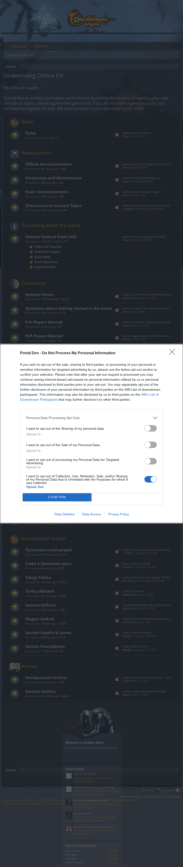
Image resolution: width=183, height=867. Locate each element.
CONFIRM (57, 497)
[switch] (150, 428)
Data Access (91, 514)
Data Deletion (64, 514)
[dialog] (91, 433)
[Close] (173, 353)
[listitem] (91, 417)
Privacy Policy (118, 514)
